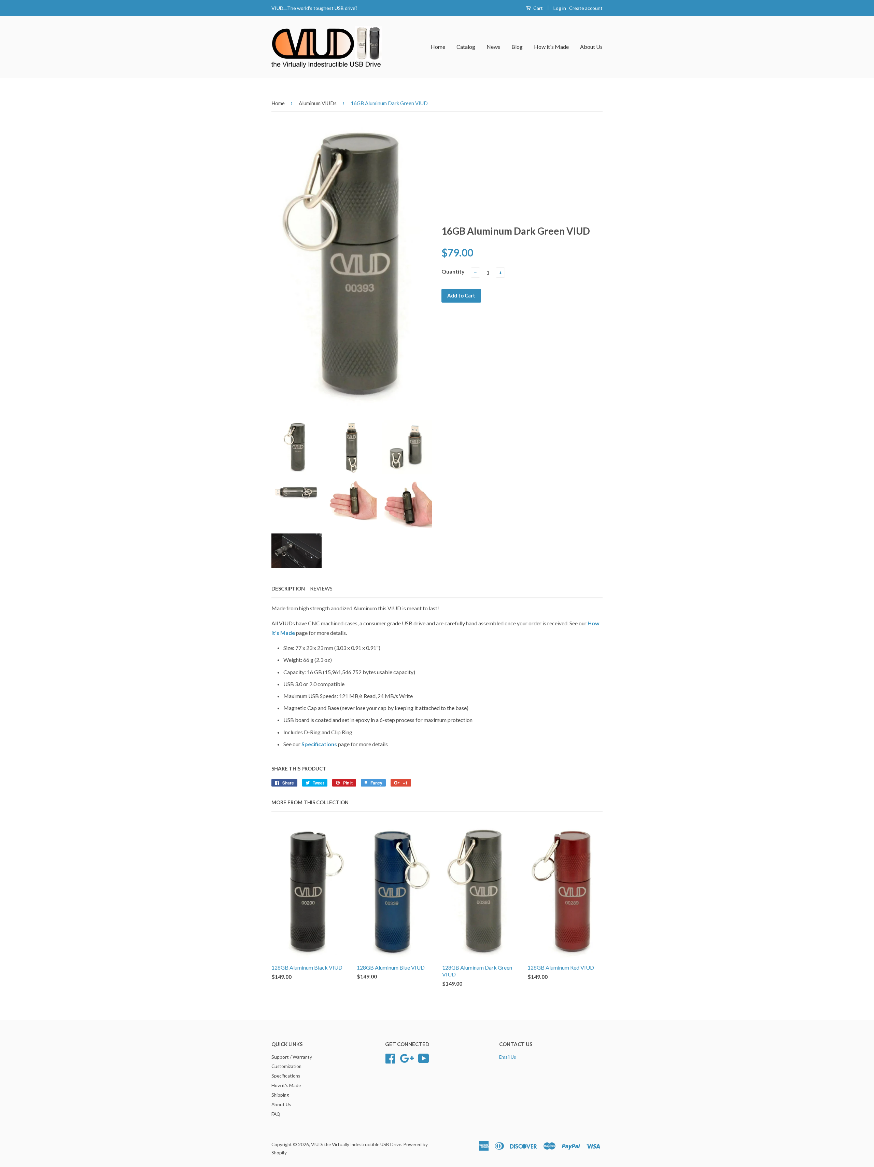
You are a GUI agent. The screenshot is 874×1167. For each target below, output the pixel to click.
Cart (537, 8)
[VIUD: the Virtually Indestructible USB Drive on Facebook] (390, 1057)
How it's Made (551, 46)
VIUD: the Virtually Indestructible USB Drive (356, 1144)
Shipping (280, 1095)
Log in (559, 8)
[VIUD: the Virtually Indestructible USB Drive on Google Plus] (407, 1057)
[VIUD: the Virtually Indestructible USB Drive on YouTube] (423, 1057)
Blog (517, 46)
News (493, 46)
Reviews (321, 588)
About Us (591, 46)
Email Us (507, 1057)
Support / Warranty (291, 1057)
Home (438, 46)
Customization (286, 1066)
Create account (586, 8)
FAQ (275, 1114)
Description (288, 588)
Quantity (453, 271)
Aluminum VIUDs (318, 103)
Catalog (465, 46)
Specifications (319, 744)
